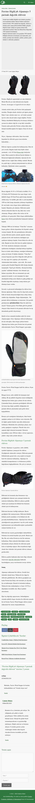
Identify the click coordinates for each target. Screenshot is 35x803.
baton (3, 219)
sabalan (15, 619)
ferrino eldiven (22, 614)
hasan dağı (29, 616)
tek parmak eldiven (24, 619)
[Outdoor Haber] (3, 2)
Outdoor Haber (4, 8)
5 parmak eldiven (6, 611)
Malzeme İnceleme (12, 8)
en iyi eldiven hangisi (24, 611)
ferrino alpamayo (12, 614)
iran (10, 619)
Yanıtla (6, 693)
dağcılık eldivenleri (14, 560)
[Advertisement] (17, 55)
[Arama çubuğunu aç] (24, 2)
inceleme (4, 619)
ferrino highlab (6, 616)
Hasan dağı (20, 152)
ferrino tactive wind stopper (18, 616)
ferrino (4, 614)
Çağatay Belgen (7, 701)
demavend (15, 611)
